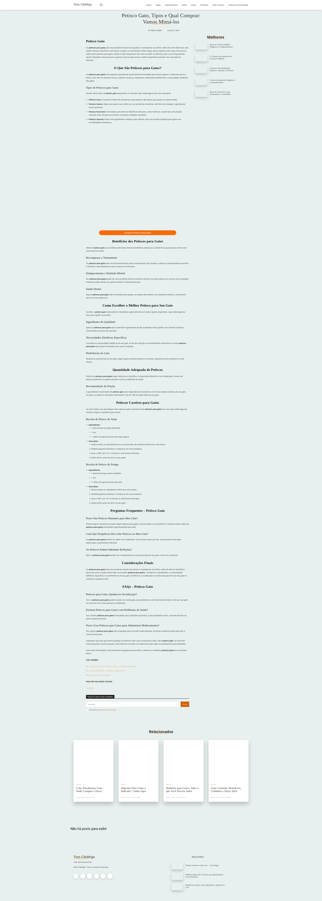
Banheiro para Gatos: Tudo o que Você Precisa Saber (182, 789)
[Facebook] (75, 876)
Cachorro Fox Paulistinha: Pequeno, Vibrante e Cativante (222, 69)
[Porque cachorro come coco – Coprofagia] (177, 865)
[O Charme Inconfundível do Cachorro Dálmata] (201, 57)
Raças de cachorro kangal (99, 675)
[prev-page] (158, 810)
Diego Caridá (156, 30)
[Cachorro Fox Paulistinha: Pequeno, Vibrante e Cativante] (201, 69)
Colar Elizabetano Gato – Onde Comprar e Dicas (90, 789)
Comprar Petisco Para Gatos (137, 232)
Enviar (185, 704)
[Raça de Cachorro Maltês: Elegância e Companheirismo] (201, 46)
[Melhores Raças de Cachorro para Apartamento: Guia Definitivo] (177, 876)
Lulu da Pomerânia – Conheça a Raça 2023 (106, 671)
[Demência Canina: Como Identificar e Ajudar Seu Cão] (177, 886)
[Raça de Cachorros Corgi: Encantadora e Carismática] (201, 93)
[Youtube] (109, 876)
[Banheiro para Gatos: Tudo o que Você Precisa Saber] (184, 760)
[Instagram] (82, 876)
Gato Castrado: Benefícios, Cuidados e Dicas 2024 (226, 789)
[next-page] (163, 810)
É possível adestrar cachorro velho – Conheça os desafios (113, 666)
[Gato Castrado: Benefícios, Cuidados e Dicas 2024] (229, 760)
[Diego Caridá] (145, 30)
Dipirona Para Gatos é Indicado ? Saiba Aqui (133, 789)
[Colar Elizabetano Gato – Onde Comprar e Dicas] (93, 760)
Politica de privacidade (108, 710)
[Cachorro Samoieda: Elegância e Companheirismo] (201, 81)
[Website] (103, 876)
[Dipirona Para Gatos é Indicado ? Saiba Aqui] (138, 760)
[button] (101, 4)
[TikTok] (96, 876)
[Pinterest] (89, 876)
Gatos (78, 784)
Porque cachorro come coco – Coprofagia (202, 865)
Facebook (90, 688)
